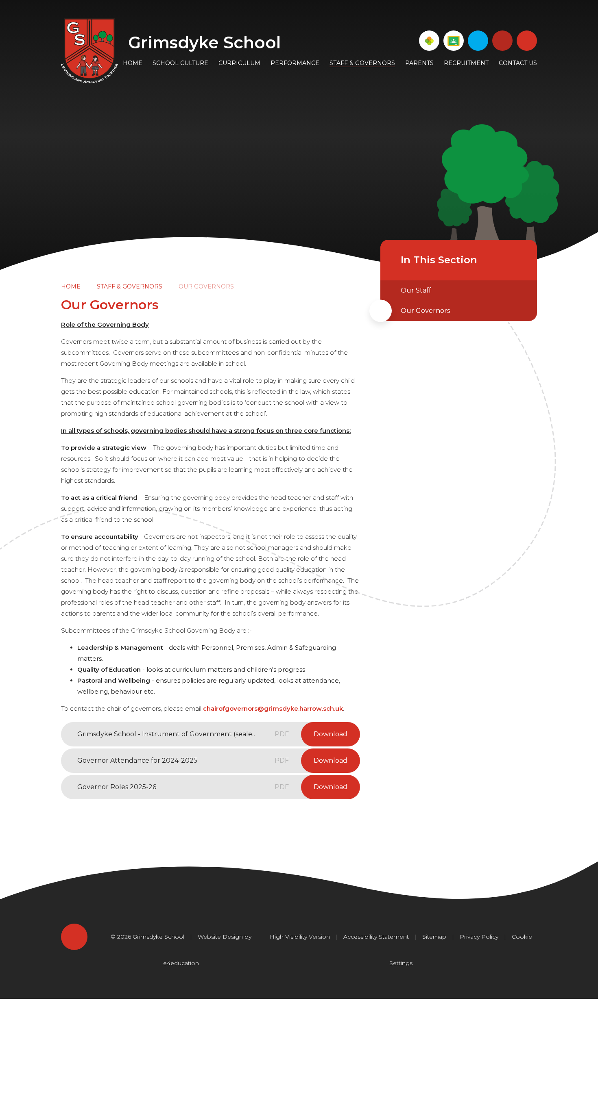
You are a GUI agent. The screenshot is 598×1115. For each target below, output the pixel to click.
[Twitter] (478, 40)
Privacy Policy (479, 936)
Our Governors (206, 286)
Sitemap (434, 936)
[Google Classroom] (453, 40)
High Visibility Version (300, 936)
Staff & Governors (129, 286)
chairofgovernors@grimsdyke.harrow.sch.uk (273, 708)
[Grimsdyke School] (89, 50)
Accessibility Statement (376, 936)
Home (71, 286)
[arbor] (429, 40)
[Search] (527, 40)
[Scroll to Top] (74, 937)
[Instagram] (502, 40)
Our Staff (416, 290)
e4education (181, 963)
